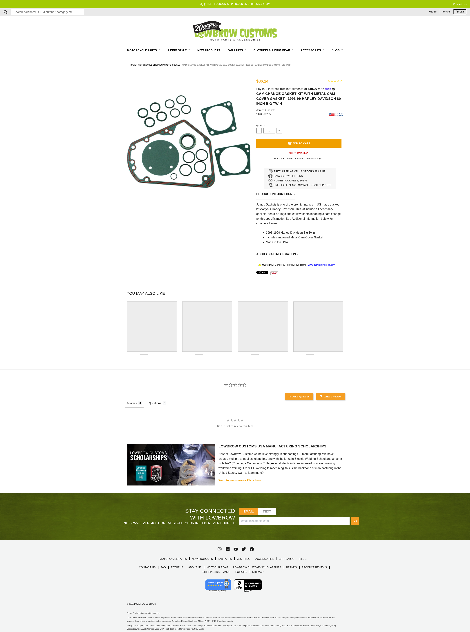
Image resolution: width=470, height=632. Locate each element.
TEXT (267, 511)
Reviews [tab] (132, 403)
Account (446, 11)
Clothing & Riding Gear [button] (272, 50)
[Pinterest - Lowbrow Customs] (252, 549)
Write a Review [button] (332, 396)
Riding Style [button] (177, 50)
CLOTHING (243, 558)
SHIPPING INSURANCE (216, 571)
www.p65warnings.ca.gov (321, 264)
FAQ (163, 567)
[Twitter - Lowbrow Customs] (244, 549)
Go (354, 521)
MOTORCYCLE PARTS (173, 558)
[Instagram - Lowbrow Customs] (219, 549)
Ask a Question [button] (301, 396)
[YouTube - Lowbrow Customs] (236, 549)
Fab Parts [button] (235, 50)
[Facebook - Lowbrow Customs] (227, 549)
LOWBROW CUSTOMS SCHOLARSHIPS (257, 567)
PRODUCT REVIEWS (314, 567)
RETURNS (177, 567)
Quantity (261, 125)
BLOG (303, 558)
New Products (208, 50)
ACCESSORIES (264, 558)
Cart (462, 11)
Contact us (459, 4)
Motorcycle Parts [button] (142, 50)
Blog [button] (336, 50)
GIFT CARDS (286, 558)
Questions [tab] (155, 403)
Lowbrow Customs (145, 604)
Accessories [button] (311, 50)
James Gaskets (266, 110)
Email (248, 511)
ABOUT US (194, 567)
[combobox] (47, 12)
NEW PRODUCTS (202, 558)
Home (133, 65)
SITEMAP (257, 571)
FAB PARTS (225, 558)
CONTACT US (147, 567)
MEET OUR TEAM (217, 567)
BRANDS (291, 567)
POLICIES (241, 571)
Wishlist (433, 11)
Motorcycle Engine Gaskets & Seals (159, 65)
